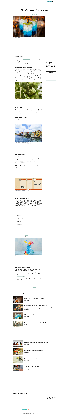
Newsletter (29, 404)
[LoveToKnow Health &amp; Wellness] (24, 409)
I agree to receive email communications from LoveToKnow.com (50, 75)
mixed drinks (18, 200)
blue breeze (22, 204)
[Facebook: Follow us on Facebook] (47, 398)
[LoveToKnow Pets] (31, 409)
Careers (39, 404)
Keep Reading (26, 300)
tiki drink (34, 287)
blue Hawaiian (35, 203)
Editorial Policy (34, 404)
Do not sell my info (36, 413)
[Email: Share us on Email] (36, 14)
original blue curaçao (31, 272)
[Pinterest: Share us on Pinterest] (34, 14)
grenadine (26, 235)
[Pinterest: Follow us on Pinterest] (52, 398)
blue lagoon (40, 203)
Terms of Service (45, 413)
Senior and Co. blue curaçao (21, 272)
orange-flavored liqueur (26, 59)
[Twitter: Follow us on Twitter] (50, 398)
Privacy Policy (41, 413)
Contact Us (43, 404)
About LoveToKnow (24, 404)
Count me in (51, 72)
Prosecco (30, 236)
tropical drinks (20, 203)
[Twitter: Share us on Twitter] (33, 14)
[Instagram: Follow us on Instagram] (55, 398)
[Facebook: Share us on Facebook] (31, 14)
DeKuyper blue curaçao (21, 276)
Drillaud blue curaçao (20, 278)
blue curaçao (33, 202)
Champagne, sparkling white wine (22, 236)
